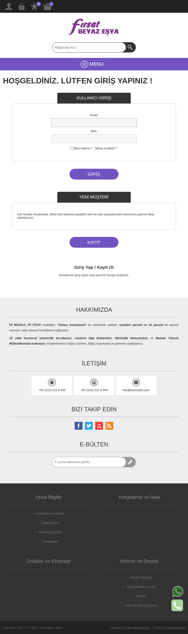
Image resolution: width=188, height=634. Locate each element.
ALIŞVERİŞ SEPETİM (47, 6)
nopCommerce (177, 627)
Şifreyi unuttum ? (106, 148)
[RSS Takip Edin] (109, 426)
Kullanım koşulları (50, 532)
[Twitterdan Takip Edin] (89, 426)
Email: (94, 115)
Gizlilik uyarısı (50, 523)
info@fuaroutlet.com (136, 390)
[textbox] (89, 47)
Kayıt (9, 6)
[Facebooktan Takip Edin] (78, 426)
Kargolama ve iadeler (50, 513)
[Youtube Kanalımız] (99, 426)
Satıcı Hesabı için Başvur (141, 605)
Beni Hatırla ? (83, 148)
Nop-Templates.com (139, 627)
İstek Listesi (34, 6)
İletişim (141, 596)
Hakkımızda (50, 541)
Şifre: (94, 131)
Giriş (21, 6)
